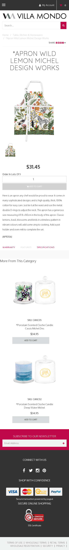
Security (48, 546)
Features (26, 247)
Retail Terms (57, 542)
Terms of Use (14, 542)
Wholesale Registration (24, 546)
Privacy (60, 546)
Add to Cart (35, 186)
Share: (52, 43)
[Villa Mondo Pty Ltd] (34, 15)
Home (5, 35)
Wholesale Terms (36, 542)
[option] (34, 110)
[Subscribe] (63, 443)
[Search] (63, 25)
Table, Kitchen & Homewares (28, 35)
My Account (48, 5)
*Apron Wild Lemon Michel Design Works (27, 38)
